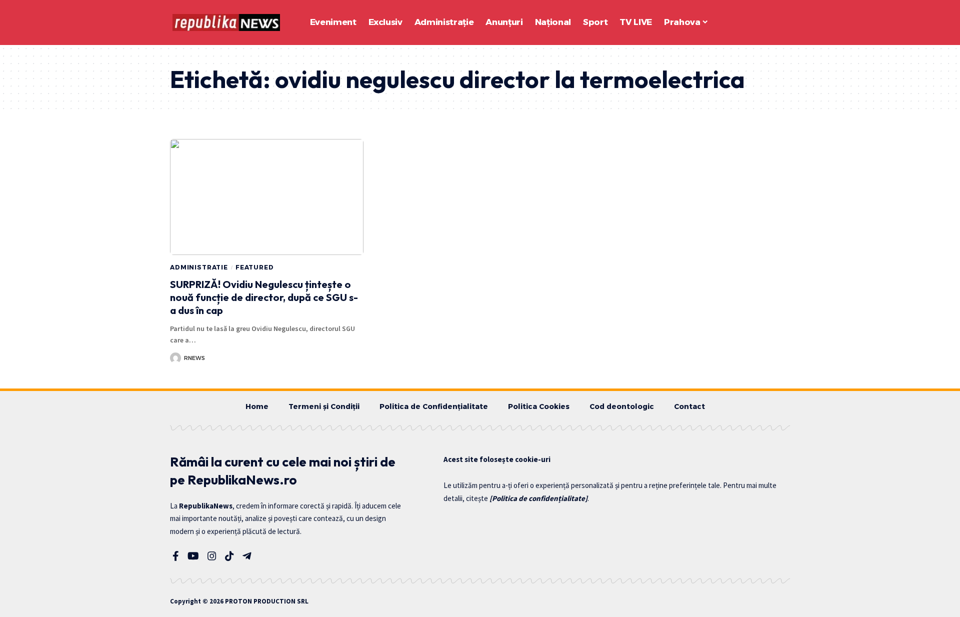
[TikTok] (229, 556)
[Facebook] (176, 556)
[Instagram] (212, 556)
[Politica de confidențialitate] (539, 498)
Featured (255, 267)
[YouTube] (193, 556)
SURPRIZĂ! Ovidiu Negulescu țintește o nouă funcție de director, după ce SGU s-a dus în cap (264, 297)
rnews (194, 358)
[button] (755, 23)
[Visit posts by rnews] (175, 358)
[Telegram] (247, 556)
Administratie (199, 267)
